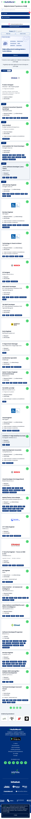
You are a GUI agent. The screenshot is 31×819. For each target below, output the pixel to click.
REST (13, 157)
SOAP (15, 506)
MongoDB (5, 159)
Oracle (19, 506)
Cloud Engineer (7, 418)
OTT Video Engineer (8, 527)
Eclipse (16, 297)
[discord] (21, 762)
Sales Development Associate (11, 450)
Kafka (23, 490)
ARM (7, 256)
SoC (10, 565)
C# (7, 641)
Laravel (19, 700)
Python (4, 157)
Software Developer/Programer (12, 632)
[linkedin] (17, 762)
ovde (8, 812)
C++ (4, 681)
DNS (26, 193)
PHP (4, 700)
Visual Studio (15, 643)
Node (4, 488)
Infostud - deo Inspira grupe (10, 86)
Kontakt (15, 755)
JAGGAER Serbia (7, 111)
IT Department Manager (10, 344)
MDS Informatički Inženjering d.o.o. (12, 499)
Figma (8, 281)
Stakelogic (5, 360)
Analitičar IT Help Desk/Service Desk (13, 436)
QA (12, 366)
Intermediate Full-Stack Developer (13, 146)
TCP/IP (4, 665)
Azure (14, 225)
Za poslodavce (15, 745)
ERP (14, 117)
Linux (4, 193)
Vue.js (21, 645)
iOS (3, 366)
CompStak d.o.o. (7, 452)
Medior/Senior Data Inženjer (11, 497)
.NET (4, 641)
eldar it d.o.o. (6, 170)
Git (23, 155)
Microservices (17, 490)
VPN (4, 663)
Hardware (5, 565)
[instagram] (9, 762)
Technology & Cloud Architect (12, 243)
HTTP (22, 193)
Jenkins (9, 225)
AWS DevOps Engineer (9, 185)
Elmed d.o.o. (5, 634)
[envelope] (25, 762)
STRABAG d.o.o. (6, 555)
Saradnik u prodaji (8, 388)
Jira (4, 444)
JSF (11, 177)
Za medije (15, 753)
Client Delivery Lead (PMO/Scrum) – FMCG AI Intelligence (13, 606)
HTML (14, 155)
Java (7, 177)
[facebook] (5, 762)
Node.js (8, 488)
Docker (12, 193)
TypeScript (18, 157)
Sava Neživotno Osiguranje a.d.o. (12, 345)
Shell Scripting (13, 661)
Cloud (24, 157)
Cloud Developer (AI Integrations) (13, 479)
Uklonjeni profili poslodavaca (15, 751)
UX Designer (6, 272)
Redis (24, 661)
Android (8, 366)
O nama (15, 743)
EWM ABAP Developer (9, 286)
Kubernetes (25, 225)
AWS (8, 193)
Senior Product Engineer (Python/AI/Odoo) (10, 373)
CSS (10, 155)
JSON (9, 157)
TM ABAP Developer (8, 304)
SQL (4, 117)
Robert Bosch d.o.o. (8, 274)
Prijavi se (15, 55)
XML (7, 117)
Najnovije (8, 33)
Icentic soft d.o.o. (7, 675)
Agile (18, 117)
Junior (15, 177)
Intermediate (24, 117)
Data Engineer (6, 331)
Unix (11, 506)
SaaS (11, 117)
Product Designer (7, 85)
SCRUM (12, 615)
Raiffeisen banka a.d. (8, 333)
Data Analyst (6, 125)
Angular (18, 155)
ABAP (7, 297)
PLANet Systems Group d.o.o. (10, 127)
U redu (15, 815)
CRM (4, 463)
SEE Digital (5, 214)
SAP (4, 297)
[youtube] (13, 762)
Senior (8, 196)
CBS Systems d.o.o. (8, 590)
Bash (18, 508)
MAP (4, 281)
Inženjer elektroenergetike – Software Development (11, 672)
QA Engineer (6, 570)
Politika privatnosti (15, 749)
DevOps (17, 193)
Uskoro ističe (23, 33)
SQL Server (8, 643)
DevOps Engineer (7, 212)
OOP (22, 508)
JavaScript (5, 155)
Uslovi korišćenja (15, 747)
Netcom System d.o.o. (8, 390)
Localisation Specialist (9, 358)
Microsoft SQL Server (7, 645)
